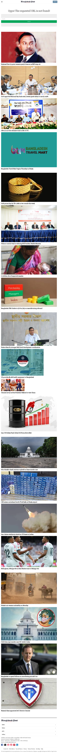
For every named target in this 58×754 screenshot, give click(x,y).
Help (42, 749)
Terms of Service (31, 749)
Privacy (25, 749)
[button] (2, 2)
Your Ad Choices (19, 749)
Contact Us (5, 749)
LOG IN (55, 1)
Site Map (38, 749)
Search (29, 21)
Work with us (12, 749)
